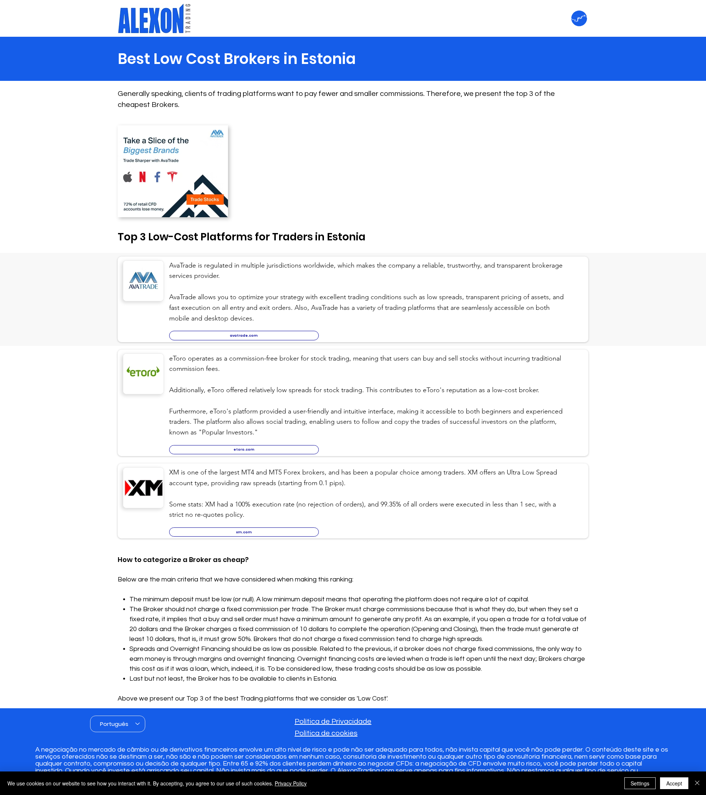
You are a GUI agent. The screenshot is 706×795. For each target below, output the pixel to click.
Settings (640, 783)
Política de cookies (326, 733)
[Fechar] (697, 783)
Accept (674, 783)
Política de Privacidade (333, 721)
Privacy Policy (291, 783)
